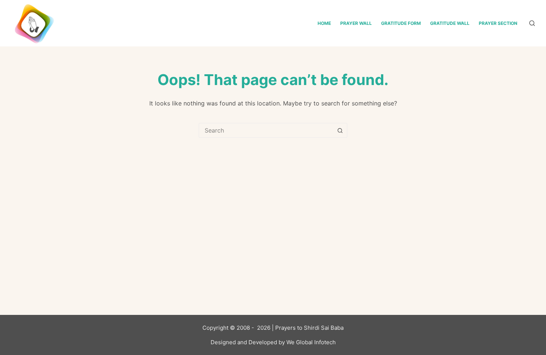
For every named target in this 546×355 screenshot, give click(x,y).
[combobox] (266, 130)
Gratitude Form (401, 23)
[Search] (532, 23)
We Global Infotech (311, 342)
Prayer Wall (356, 23)
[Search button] (340, 130)
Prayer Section (498, 23)
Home (324, 23)
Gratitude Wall (449, 23)
